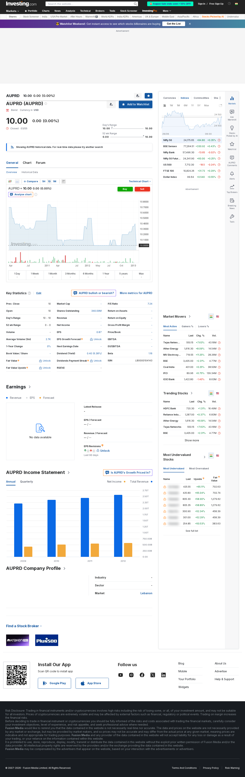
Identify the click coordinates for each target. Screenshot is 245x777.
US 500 (167, 164)
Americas (137, 16)
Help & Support (224, 679)
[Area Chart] (17, 181)
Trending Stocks (175, 393)
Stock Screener (128, 11)
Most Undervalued (173, 468)
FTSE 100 (168, 170)
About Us (220, 663)
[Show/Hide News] (63, 181)
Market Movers (174, 316)
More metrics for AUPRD (136, 293)
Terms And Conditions (184, 767)
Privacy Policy (211, 767)
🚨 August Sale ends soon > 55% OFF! (170, 3)
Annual (11, 481)
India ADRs (123, 16)
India (44, 16)
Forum (40, 163)
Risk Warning (232, 767)
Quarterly (26, 481)
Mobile (182, 671)
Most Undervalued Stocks (177, 457)
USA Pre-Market (59, 16)
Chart (27, 163)
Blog (181, 663)
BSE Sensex (170, 146)
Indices (185, 97)
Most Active (170, 326)
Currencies (169, 97)
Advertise (221, 671)
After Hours (76, 16)
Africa (196, 16)
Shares (13, 16)
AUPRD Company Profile (33, 568)
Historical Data (30, 172)
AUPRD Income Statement (35, 472)
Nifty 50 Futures (172, 158)
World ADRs (107, 16)
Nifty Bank (169, 152)
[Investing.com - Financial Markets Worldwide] (21, 4)
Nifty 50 (167, 140)
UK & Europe (152, 16)
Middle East (168, 16)
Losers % (203, 326)
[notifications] (229, 3)
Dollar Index (170, 177)
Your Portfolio (187, 679)
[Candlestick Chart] (10, 181)
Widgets (183, 687)
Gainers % (187, 326)
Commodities (201, 97)
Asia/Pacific (183, 16)
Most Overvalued (199, 468)
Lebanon (146, 593)
